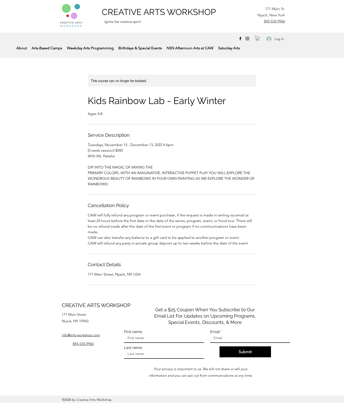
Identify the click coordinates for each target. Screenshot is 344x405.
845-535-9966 (274, 21)
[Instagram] (247, 38)
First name (133, 332)
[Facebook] (240, 38)
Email (215, 332)
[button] (257, 38)
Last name (133, 348)
